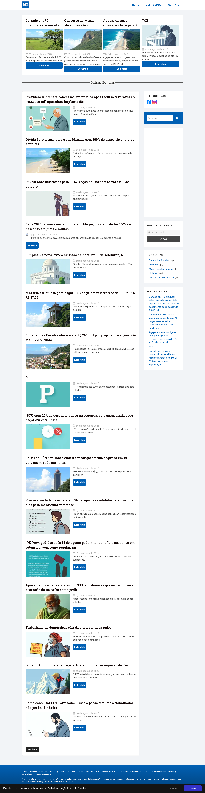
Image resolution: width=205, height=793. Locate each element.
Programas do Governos (161, 277)
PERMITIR (193, 788)
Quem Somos (153, 5)
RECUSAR (174, 788)
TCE (145, 20)
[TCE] (160, 35)
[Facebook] (149, 102)
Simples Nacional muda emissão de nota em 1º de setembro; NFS (76, 255)
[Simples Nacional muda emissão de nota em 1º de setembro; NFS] (48, 271)
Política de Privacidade (77, 788)
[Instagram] (154, 102)
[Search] (177, 118)
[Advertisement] (163, 172)
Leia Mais (44, 65)
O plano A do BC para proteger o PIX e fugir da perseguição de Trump (79, 665)
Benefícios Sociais (158, 260)
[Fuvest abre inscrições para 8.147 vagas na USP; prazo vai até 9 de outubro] (48, 203)
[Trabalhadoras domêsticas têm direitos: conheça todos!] (48, 644)
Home (135, 5)
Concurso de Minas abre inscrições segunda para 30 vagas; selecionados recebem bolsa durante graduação (163, 321)
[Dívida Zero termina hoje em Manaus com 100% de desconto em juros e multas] (48, 160)
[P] (48, 394)
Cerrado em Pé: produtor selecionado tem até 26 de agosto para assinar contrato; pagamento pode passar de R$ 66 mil (164, 304)
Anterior (33, 749)
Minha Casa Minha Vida (161, 269)
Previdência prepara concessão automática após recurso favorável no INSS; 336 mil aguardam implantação (164, 358)
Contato (173, 5)
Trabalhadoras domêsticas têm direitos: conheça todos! (69, 627)
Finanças (153, 264)
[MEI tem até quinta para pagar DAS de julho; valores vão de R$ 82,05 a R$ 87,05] (48, 314)
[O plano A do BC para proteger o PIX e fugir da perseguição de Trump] (48, 681)
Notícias (153, 273)
